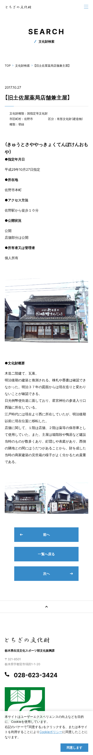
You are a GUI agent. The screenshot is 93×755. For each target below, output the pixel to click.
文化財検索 (22, 65)
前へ (46, 534)
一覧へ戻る (46, 554)
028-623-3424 (36, 675)
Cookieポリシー (51, 732)
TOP (8, 65)
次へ (46, 573)
